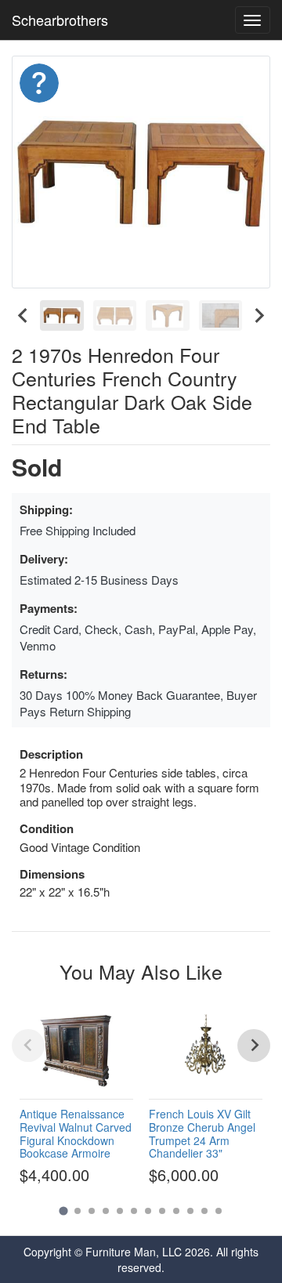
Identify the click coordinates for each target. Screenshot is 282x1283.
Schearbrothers (60, 19)
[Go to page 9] (176, 1211)
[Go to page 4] (106, 1211)
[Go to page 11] (204, 1211)
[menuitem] (62, 315)
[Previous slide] (28, 1045)
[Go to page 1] (63, 1210)
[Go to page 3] (92, 1211)
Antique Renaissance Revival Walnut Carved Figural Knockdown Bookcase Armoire (76, 1133)
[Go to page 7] (148, 1211)
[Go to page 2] (77, 1211)
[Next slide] (258, 315)
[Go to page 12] (218, 1211)
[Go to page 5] (120, 1211)
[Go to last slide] (23, 315)
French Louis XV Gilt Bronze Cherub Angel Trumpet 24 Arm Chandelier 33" (202, 1133)
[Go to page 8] (162, 1211)
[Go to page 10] (190, 1211)
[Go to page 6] (134, 1211)
